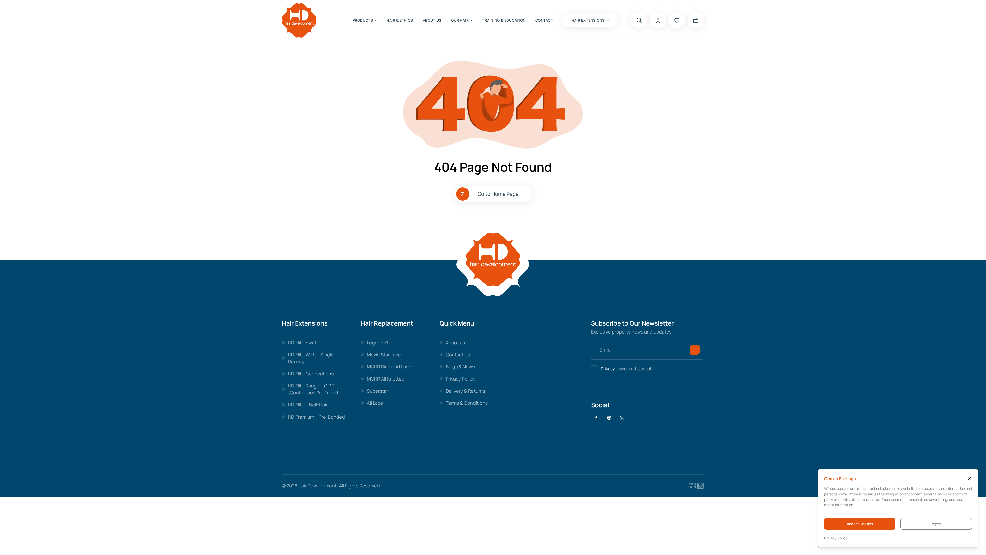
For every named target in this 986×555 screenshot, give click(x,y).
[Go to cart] (696, 20)
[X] (622, 418)
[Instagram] (609, 418)
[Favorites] (677, 20)
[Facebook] (596, 418)
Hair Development (317, 486)
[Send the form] (695, 350)
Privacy (608, 369)
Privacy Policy (835, 537)
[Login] (658, 20)
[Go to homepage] (299, 20)
